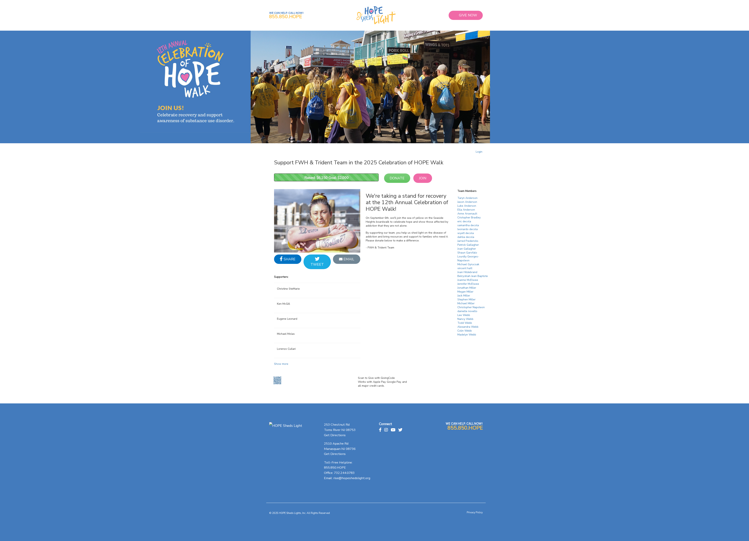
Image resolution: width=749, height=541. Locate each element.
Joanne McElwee (467, 280)
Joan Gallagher (466, 249)
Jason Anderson (467, 202)
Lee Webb (463, 315)
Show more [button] (281, 364)
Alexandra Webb (467, 327)
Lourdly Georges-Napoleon (468, 258)
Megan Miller (465, 292)
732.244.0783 (344, 473)
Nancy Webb (465, 319)
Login (479, 152)
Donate (397, 178)
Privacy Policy (475, 512)
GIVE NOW (468, 15)
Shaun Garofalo (467, 252)
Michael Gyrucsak (468, 264)
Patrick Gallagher (468, 245)
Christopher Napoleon (471, 307)
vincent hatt (464, 268)
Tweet (317, 264)
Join (422, 178)
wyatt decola (465, 233)
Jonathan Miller (466, 288)
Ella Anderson (466, 210)
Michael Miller (466, 303)
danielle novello (467, 311)
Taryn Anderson (467, 198)
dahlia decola (465, 237)
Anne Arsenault (467, 213)
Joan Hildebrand (467, 272)
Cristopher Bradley (469, 217)
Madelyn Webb (466, 334)
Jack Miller (463, 295)
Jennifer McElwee (468, 284)
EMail (348, 259)
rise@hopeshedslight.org (351, 478)
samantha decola (468, 225)
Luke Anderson (466, 206)
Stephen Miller (466, 299)
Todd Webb (464, 323)
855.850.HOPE (285, 16)
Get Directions (335, 435)
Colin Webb (464, 331)
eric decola (464, 221)
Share (289, 259)
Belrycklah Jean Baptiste (472, 276)
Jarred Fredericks (467, 241)
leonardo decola (467, 229)
